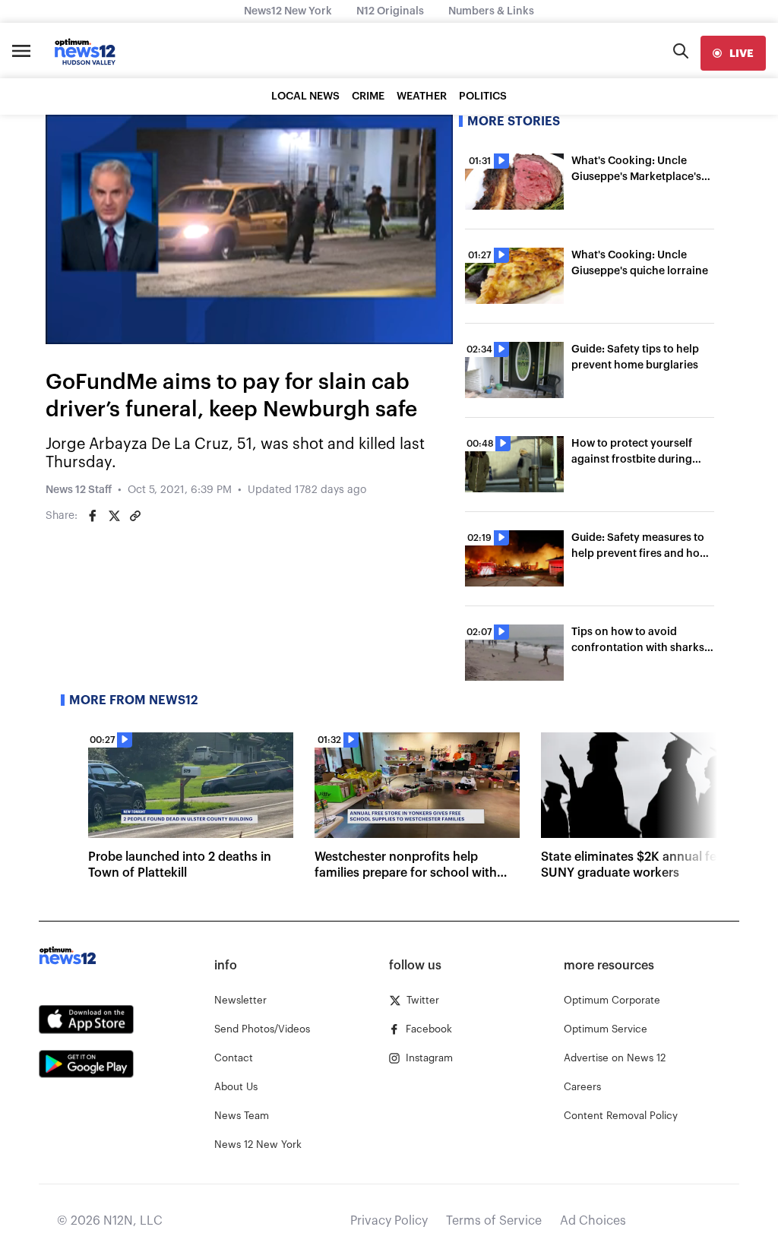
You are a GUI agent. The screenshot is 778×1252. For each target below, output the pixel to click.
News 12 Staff (79, 490)
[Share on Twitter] (114, 516)
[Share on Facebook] (93, 516)
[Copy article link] (135, 516)
